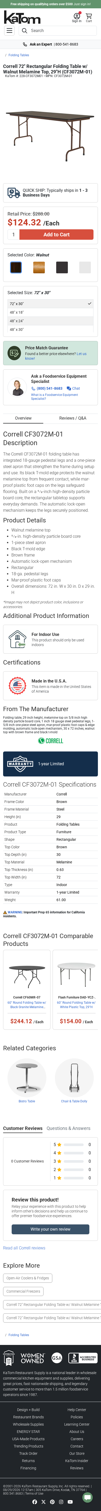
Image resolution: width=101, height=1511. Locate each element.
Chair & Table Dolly (74, 1101)
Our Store (76, 1453)
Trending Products (28, 1446)
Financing (28, 1468)
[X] (43, 1501)
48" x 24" (17, 321)
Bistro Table (27, 1101)
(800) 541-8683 (49, 388)
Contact (76, 1446)
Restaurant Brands (28, 1417)
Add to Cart (57, 234)
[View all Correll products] (50, 740)
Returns (28, 1461)
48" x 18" (17, 312)
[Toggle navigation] (9, 31)
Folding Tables (19, 55)
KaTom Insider (76, 1461)
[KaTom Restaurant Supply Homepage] (22, 17)
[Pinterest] (52, 1501)
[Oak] (39, 267)
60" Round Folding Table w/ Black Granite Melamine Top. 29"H (27, 1007)
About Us (76, 1432)
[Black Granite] (62, 267)
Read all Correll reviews (24, 1248)
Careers (77, 1439)
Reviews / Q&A (72, 418)
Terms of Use (34, 1493)
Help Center (77, 1410)
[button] (77, 18)
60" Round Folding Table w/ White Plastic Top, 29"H (76, 1005)
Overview (23, 418)
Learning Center (77, 1424)
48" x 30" (17, 329)
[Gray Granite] (85, 267)
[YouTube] (70, 1501)
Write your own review (50, 1229)
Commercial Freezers (23, 1291)
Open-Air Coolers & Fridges (27, 1278)
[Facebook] (34, 1501)
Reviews (76, 1468)
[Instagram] (61, 1501)
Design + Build (28, 1410)
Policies (77, 1417)
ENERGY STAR (28, 1432)
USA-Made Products (28, 1439)
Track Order (28, 1453)
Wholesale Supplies (28, 1424)
